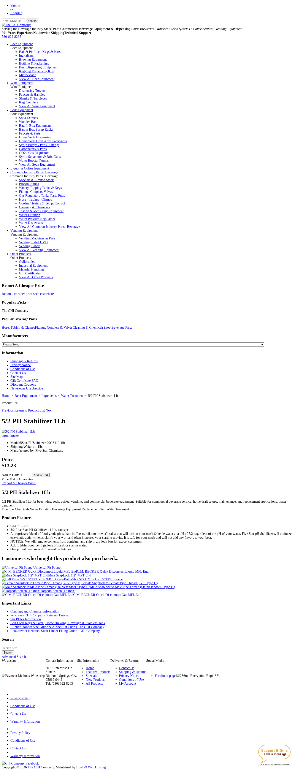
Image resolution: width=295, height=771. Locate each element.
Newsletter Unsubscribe (26, 388)
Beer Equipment (21, 44)
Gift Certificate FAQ (24, 380)
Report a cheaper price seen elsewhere (28, 294)
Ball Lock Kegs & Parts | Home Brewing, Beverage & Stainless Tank (57, 623)
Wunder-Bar (27, 121)
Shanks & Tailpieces (33, 98)
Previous (8, 410)
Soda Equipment (21, 110)
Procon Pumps (29, 184)
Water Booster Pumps (34, 160)
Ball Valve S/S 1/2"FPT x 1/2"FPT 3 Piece (93, 579)
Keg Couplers (28, 102)
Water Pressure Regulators (37, 219)
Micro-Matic (27, 75)
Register (16, 13)
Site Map (16, 376)
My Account (127, 683)
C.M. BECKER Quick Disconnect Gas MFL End (107, 595)
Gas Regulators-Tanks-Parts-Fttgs (42, 195)
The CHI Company (41, 767)
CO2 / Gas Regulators (34, 153)
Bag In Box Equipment (35, 125)
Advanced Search (14, 657)
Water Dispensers (31, 223)
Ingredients (26, 55)
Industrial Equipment (33, 265)
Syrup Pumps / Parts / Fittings (39, 145)
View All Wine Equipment (37, 106)
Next (49, 410)
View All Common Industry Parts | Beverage (49, 226)
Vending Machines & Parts (37, 238)
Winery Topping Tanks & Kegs (40, 188)
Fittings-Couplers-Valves (36, 191)
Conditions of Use (22, 369)
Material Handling (31, 269)
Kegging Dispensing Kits (36, 71)
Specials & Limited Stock (36, 180)
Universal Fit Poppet (47, 567)
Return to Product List (30, 410)
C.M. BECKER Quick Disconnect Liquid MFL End (113, 571)
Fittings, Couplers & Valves (54, 327)
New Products (95, 679)
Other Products (20, 254)
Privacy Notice (20, 365)
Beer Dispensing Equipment (38, 67)
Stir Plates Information (25, 619)
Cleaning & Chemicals (34, 207)
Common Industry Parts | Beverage (34, 172)
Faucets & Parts (29, 133)
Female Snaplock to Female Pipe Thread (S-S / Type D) (119, 583)
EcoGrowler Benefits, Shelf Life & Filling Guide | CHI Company (55, 631)
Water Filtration (29, 215)
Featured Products (98, 672)
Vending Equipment (24, 230)
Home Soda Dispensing (35, 137)
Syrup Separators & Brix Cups (40, 156)
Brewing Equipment (33, 59)
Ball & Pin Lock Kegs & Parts (39, 52)
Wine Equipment (21, 83)
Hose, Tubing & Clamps (18, 327)
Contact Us (18, 373)
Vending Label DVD (33, 242)
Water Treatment (72, 395)
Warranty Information (25, 721)
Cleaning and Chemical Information (34, 611)
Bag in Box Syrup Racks (36, 129)
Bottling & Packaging (34, 63)
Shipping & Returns (24, 361)
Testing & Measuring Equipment (41, 211)
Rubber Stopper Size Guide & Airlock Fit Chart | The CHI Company (57, 627)
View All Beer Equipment (36, 79)
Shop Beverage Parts (117, 327)
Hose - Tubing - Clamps (35, 199)
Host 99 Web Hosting (91, 767)
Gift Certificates (30, 273)
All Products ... (96, 683)
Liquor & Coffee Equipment (29, 168)
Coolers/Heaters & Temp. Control (42, 203)
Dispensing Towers (32, 90)
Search (8, 639)
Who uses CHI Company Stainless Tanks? (39, 615)
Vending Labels (29, 246)
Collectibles (27, 261)
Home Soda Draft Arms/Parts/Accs (43, 141)
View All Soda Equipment (37, 164)
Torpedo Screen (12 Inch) (57, 591)
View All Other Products (36, 277)
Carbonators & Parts (33, 149)
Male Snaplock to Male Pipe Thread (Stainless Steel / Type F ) (132, 587)
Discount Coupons (23, 384)
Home (6, 395)
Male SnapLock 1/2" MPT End (69, 575)
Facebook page (165, 676)
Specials (91, 676)
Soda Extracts (28, 118)
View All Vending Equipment (39, 250)
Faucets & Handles (32, 94)
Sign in (15, 5)
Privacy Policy (20, 698)
